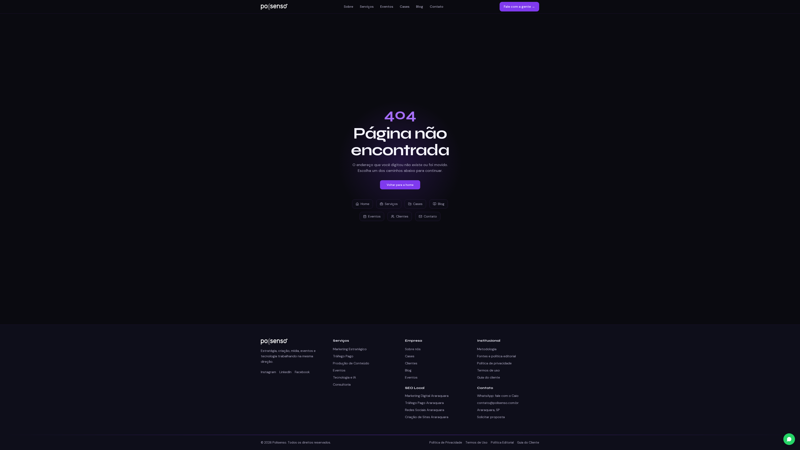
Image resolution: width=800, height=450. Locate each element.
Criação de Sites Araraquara (426, 417)
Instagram (268, 372)
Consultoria (342, 384)
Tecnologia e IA (344, 377)
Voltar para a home (400, 185)
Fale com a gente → (519, 6)
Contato (436, 6)
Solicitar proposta (491, 417)
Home (365, 204)
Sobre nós (413, 349)
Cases (404, 6)
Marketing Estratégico (350, 349)
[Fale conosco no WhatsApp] (789, 439)
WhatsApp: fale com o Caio (498, 396)
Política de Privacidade (445, 442)
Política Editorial (502, 442)
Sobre (348, 6)
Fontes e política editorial (496, 356)
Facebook (302, 372)
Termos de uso (488, 370)
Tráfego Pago (343, 356)
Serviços (367, 6)
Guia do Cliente (528, 442)
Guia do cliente (488, 377)
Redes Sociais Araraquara (424, 410)
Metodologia (486, 349)
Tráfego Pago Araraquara (424, 403)
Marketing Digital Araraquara (427, 396)
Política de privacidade (494, 363)
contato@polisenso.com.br (498, 403)
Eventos (386, 6)
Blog (419, 6)
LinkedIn (285, 372)
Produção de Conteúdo (351, 363)
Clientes (402, 216)
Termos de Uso (476, 442)
